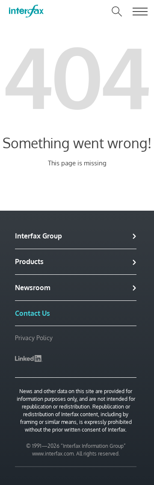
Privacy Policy (34, 337)
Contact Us (32, 313)
